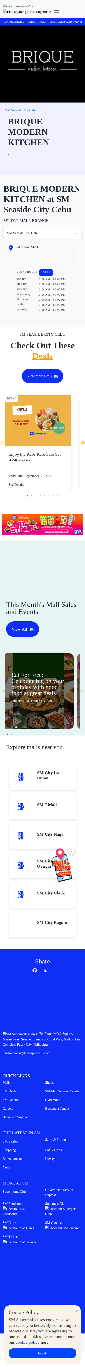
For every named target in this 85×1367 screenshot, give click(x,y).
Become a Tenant (57, 1108)
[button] (27, 12)
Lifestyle (51, 1158)
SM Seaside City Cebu (21, 110)
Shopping (9, 1150)
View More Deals (40, 376)
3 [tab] (36, 496)
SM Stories (10, 1141)
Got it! (42, 1353)
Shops (49, 1082)
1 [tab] (27, 496)
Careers (8, 1108)
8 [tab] (58, 496)
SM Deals (9, 1091)
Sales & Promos (56, 1139)
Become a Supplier (16, 1117)
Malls (6, 1082)
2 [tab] (31, 496)
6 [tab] (49, 496)
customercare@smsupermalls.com (27, 1053)
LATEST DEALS (36, 21)
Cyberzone (52, 1100)
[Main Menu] (56, 12)
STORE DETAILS (14, 21)
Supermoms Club (15, 1191)
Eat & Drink (53, 1150)
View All (20, 629)
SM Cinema (11, 1100)
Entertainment (12, 1158)
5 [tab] (44, 496)
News (7, 1167)
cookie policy (28, 1342)
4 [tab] (40, 496)
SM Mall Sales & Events (62, 1091)
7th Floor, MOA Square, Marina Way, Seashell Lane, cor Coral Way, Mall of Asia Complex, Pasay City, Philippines (42, 1039)
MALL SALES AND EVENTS (66, 21)
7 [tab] (53, 496)
